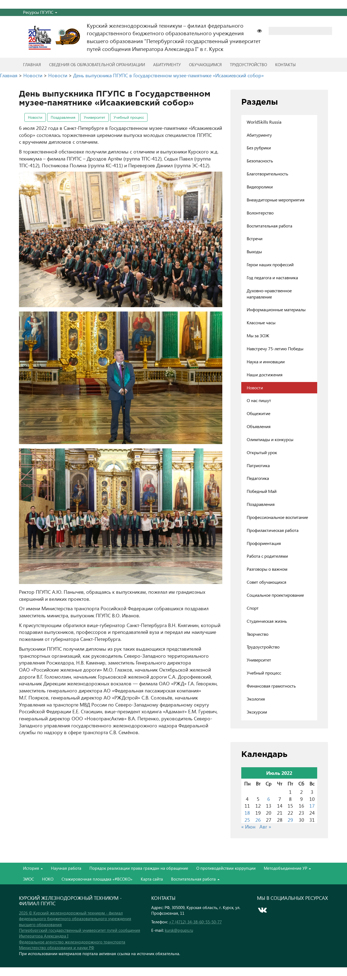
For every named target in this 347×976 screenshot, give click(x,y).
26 (258, 819)
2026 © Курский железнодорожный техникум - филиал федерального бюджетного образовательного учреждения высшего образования (75, 918)
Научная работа (66, 868)
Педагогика (258, 478)
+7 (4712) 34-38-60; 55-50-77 (195, 921)
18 (247, 812)
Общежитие (258, 413)
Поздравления (63, 117)
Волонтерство (260, 213)
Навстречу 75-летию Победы (275, 348)
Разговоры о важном (267, 569)
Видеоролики (260, 187)
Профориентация (264, 543)
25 (247, 819)
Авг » (265, 826)
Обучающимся (205, 64)
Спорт (253, 608)
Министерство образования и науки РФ (56, 947)
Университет (94, 117)
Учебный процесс (129, 117)
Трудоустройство (248, 64)
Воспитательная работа (269, 226)
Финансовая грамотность (271, 686)
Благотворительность (267, 173)
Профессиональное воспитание (277, 517)
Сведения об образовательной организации (97, 64)
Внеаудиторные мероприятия (275, 200)
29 (290, 819)
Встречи (254, 238)
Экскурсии (257, 712)
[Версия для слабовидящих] (262, 30)
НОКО (47, 879)
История (31, 868)
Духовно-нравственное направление (269, 294)
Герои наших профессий (270, 264)
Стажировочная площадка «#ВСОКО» (97, 879)
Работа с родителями (267, 556)
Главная (32, 64)
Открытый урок (262, 452)
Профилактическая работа (272, 530)
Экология (256, 699)
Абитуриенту (167, 64)
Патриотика (258, 465)
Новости (35, 117)
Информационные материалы (276, 309)
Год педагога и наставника (272, 277)
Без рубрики (259, 147)
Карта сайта (152, 879)
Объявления (259, 426)
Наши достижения (264, 374)
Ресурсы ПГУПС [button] (38, 12)
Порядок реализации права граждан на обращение (138, 868)
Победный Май (262, 491)
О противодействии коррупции (226, 868)
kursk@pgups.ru (179, 930)
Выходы (254, 251)
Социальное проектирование (275, 595)
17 (312, 805)
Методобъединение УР (286, 868)
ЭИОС (28, 879)
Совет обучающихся (266, 582)
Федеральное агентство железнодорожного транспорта (72, 942)
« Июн (248, 826)
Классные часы (261, 322)
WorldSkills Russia (264, 122)
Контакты (285, 64)
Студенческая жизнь (267, 621)
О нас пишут (259, 400)
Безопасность (260, 160)
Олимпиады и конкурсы (270, 439)
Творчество (257, 634)
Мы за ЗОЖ (258, 335)
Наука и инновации (266, 361)
